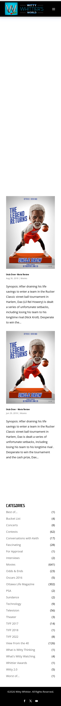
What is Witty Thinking (20, 650)
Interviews (13, 558)
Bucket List (13, 518)
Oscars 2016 (14, 578)
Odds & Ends (14, 571)
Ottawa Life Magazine (20, 584)
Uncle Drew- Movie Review (17, 274)
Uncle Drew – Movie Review (18, 409)
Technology (13, 604)
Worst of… (13, 676)
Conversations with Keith (22, 538)
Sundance (12, 597)
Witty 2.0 (11, 669)
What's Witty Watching (20, 656)
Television (12, 610)
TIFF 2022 (12, 637)
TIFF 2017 (12, 623)
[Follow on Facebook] (24, 701)
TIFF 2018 (12, 630)
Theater (11, 617)
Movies (24, 278)
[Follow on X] (30, 701)
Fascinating (13, 545)
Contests (12, 532)
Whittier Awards (16, 663)
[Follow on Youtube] (36, 701)
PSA (8, 591)
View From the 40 (17, 643)
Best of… (12, 512)
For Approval (14, 551)
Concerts (12, 525)
